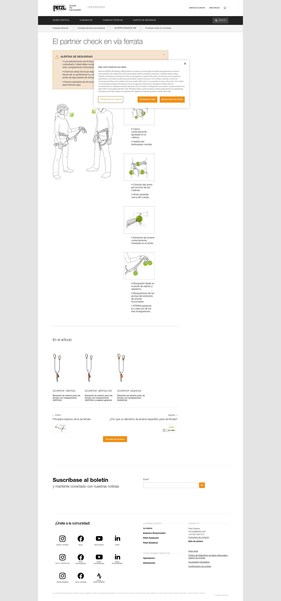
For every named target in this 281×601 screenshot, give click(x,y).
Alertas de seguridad (144, 20)
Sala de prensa (195, 542)
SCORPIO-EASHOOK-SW (125, 28)
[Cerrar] (185, 63)
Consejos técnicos (113, 20)
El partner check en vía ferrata (158, 28)
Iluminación (86, 20)
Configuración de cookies (110, 99)
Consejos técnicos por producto (91, 28)
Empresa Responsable (154, 533)
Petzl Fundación (151, 538)
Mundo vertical (61, 20)
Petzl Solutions (150, 543)
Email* (146, 480)
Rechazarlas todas (147, 99)
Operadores (96, 7)
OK (202, 485)
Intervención (149, 563)
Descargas (214, 8)
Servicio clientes (197, 8)
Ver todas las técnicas (115, 439)
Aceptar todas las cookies (172, 99)
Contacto (186, 19)
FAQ (184, 15)
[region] (141, 84)
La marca (147, 529)
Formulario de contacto (198, 538)
